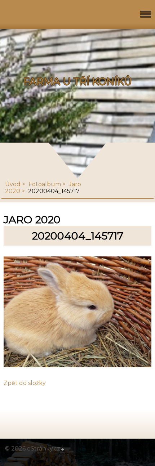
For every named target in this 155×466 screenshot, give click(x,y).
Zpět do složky (25, 383)
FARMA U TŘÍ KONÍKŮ (77, 82)
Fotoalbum (44, 184)
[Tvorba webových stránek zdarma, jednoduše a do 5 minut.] (62, 449)
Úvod (13, 184)
